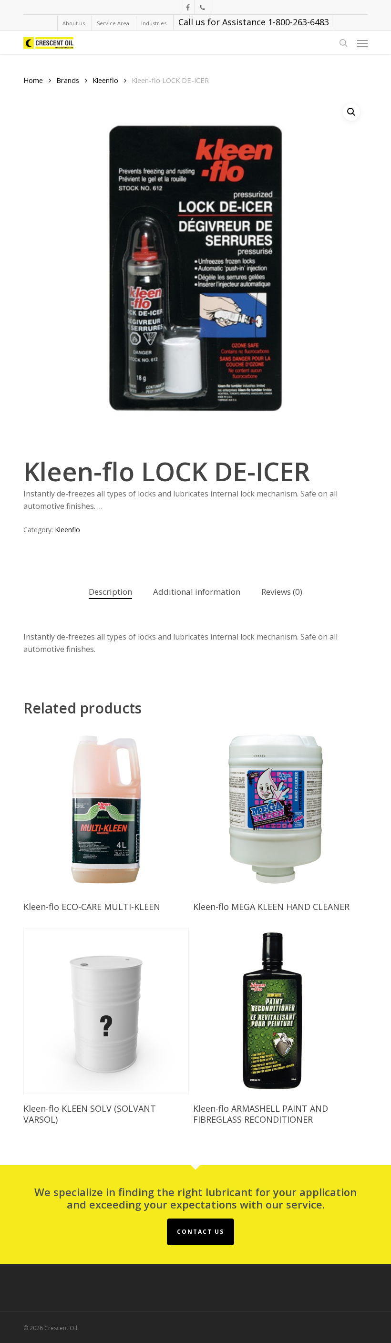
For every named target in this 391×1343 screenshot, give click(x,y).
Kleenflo (105, 80)
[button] (362, 43)
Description (110, 591)
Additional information (196, 591)
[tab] (110, 592)
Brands (67, 80)
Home (33, 80)
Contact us (200, 1232)
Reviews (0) (281, 591)
